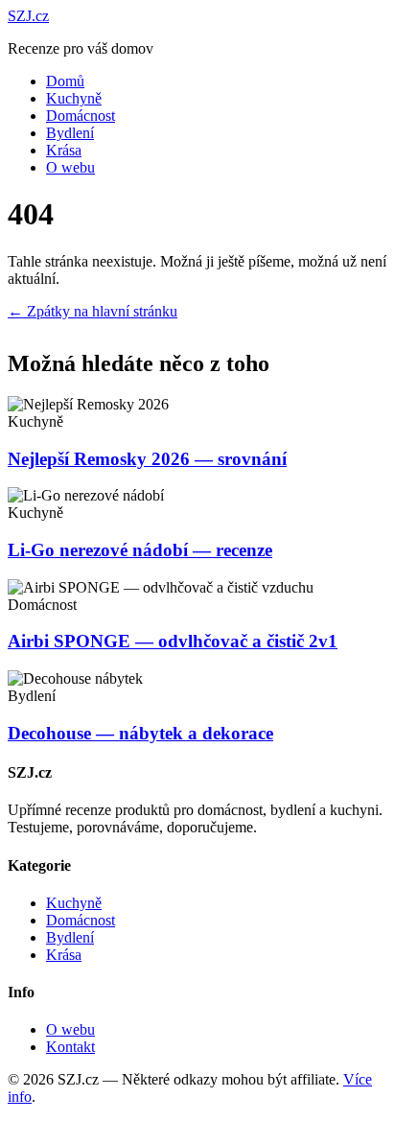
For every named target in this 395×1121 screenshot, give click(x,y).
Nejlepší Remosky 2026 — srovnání (147, 459)
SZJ (28, 16)
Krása (63, 150)
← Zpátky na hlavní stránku (92, 311)
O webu (70, 167)
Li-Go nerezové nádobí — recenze (140, 550)
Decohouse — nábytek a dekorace (140, 733)
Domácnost (80, 115)
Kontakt (70, 1047)
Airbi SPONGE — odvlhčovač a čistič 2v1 (172, 641)
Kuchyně (74, 98)
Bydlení (70, 133)
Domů (65, 81)
